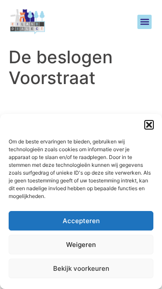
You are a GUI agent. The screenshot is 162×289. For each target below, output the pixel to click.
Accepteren (81, 221)
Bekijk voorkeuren (81, 268)
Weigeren (81, 244)
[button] (149, 124)
